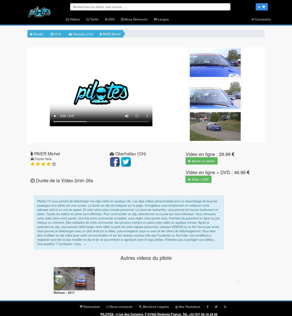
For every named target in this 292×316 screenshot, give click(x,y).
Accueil (37, 34)
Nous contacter (121, 306)
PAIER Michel (111, 34)
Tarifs (94, 19)
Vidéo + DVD (200, 179)
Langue (163, 19)
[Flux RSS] (225, 306)
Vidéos (74, 19)
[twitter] (216, 306)
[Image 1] (215, 62)
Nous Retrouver (135, 19)
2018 (57, 34)
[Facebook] (208, 306)
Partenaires (91, 306)
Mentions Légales (155, 306)
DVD (111, 19)
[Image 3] (215, 126)
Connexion (262, 19)
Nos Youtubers (189, 306)
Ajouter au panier (203, 161)
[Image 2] (215, 94)
